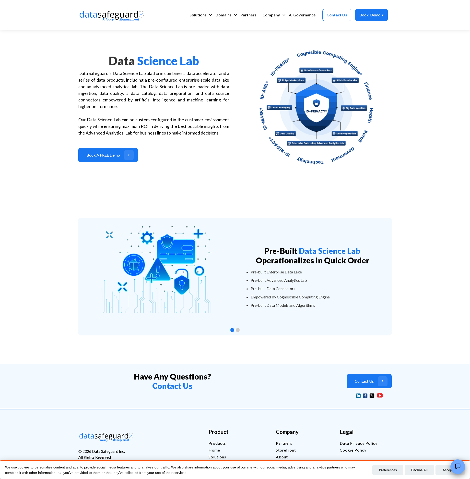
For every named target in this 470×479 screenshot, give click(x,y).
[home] (112, 15)
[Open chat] (457, 466)
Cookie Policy (353, 450)
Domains (223, 14)
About (282, 456)
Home (214, 450)
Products (217, 443)
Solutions (198, 14)
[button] (199, 15)
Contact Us (337, 14)
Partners (248, 14)
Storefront (286, 450)
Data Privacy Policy (358, 443)
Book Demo (371, 14)
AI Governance (302, 14)
